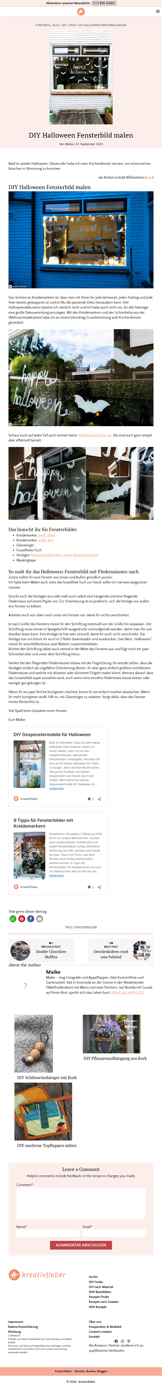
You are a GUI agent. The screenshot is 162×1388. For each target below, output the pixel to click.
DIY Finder (96, 1282)
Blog (56, 25)
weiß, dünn (46, 535)
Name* (21, 1227)
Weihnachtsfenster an (95, 435)
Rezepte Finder (99, 1297)
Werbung (14, 1332)
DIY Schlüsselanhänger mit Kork (47, 1077)
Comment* (24, 1185)
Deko (72, 25)
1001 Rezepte (97, 1307)
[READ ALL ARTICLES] (127, 993)
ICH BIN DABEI (104, 3)
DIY (64, 25)
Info (149, 178)
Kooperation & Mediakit (105, 1327)
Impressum (15, 1322)
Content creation (100, 1332)
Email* (87, 1227)
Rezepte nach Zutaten (104, 1302)
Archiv (93, 1277)
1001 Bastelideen (100, 1292)
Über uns (95, 1322)
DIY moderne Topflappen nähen (46, 1145)
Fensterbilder (85, 927)
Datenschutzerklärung (23, 1327)
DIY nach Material (101, 1287)
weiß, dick (46, 540)
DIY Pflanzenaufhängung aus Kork (115, 1058)
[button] (12, 918)
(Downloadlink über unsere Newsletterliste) (65, 555)
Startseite (43, 25)
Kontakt (94, 1336)
